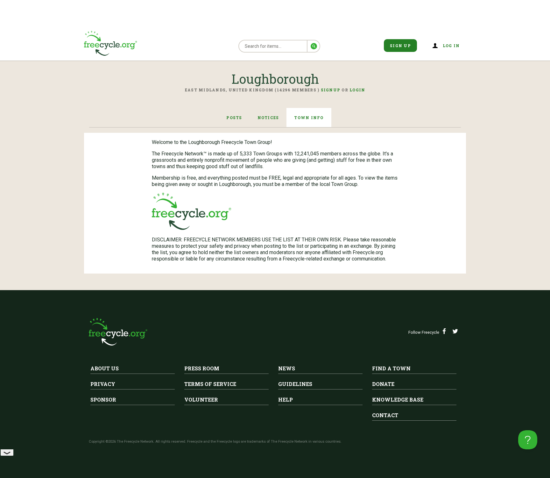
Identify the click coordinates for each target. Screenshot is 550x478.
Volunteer (201, 399)
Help (285, 399)
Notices (268, 117)
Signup (331, 89)
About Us (104, 368)
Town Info (308, 117)
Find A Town (391, 368)
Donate (383, 384)
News (286, 368)
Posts (234, 117)
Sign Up (400, 45)
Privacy (102, 384)
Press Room (201, 368)
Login (357, 89)
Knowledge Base (397, 399)
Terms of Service (210, 384)
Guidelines (295, 384)
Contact (385, 415)
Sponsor (103, 399)
